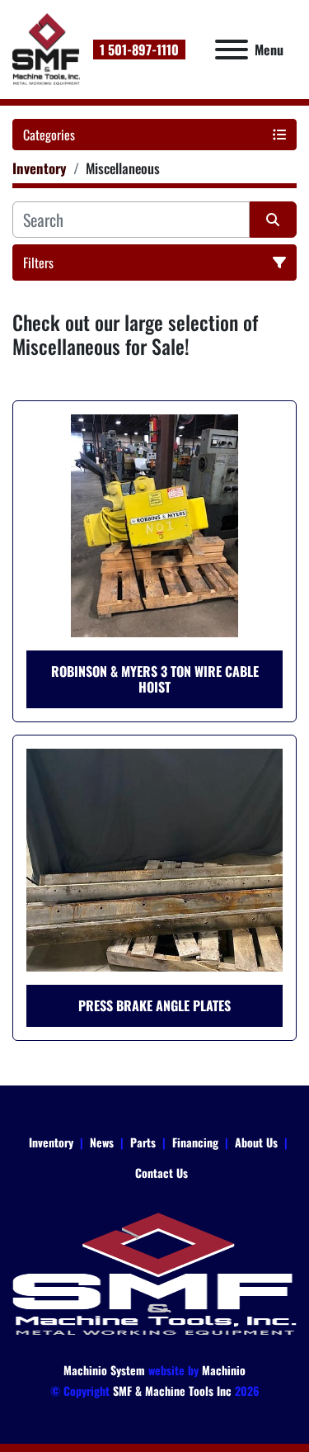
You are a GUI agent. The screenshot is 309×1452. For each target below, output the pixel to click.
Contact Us (161, 1172)
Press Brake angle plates (154, 1005)
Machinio (224, 1370)
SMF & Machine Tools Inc (172, 1390)
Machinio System (104, 1370)
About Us (256, 1142)
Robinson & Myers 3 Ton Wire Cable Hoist (155, 679)
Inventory (51, 1142)
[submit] (273, 219)
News (102, 1142)
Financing (195, 1142)
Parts (143, 1142)
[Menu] (231, 49)
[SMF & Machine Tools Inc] (154, 1272)
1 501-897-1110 (139, 49)
